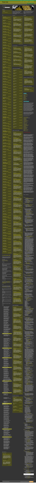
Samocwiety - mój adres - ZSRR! (6, 70)
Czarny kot (4, 157)
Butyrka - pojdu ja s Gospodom (6, 59)
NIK (13, 403)
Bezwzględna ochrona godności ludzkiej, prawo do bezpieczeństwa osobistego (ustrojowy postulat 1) (17, 235)
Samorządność (15, 325)
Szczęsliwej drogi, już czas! (6, 45)
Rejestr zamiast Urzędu (15, 383)
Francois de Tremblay (29, 339)
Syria (14, 89)
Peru (13, 97)
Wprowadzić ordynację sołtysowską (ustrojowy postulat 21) (17, 260)
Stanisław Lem (28, 254)
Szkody (14, 398)
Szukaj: (3, 7)
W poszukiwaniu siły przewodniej (17, 59)
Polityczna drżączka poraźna (16, 28)
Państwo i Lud (15, 372)
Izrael (14, 84)
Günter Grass (28, 215)
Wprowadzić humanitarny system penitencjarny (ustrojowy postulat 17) (17, 273)
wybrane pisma (25, 118)
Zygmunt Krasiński (29, 217)
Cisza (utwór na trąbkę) (5, 134)
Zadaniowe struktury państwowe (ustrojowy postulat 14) (16, 197)
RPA (13, 81)
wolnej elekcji (30, 309)
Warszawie (29, 273)
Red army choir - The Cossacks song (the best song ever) (6, 26)
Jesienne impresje (5, 222)
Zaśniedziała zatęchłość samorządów (17, 63)
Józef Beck (28, 289)
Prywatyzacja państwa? (15, 23)
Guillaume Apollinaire (29, 418)
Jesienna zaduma (5, 219)
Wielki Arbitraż (15, 337)
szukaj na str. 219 (25, 128)
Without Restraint (25, 98)
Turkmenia (14, 100)
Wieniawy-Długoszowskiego (28, 213)
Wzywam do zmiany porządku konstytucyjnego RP (16, 157)
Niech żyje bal (4, 195)
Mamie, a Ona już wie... (5, 84)
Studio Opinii (25, 97)
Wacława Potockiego (31, 308)
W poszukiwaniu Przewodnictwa (16, 48)
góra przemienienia (25, 123)
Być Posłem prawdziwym (16, 313)
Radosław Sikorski (28, 383)
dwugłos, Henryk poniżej (26, 129)
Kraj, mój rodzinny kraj (5, 87)
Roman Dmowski (28, 334)
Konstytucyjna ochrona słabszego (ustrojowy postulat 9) (17, 254)
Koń (3, 211)
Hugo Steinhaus (28, 440)
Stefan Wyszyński (28, 278)
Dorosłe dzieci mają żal (5, 51)
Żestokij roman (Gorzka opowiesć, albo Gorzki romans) (6, 163)
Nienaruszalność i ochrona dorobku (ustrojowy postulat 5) (17, 209)
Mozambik (14, 105)
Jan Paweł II (28, 323)
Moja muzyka (4, 37)
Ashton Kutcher (28, 344)
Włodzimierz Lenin (28, 380)
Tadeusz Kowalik (28, 439)
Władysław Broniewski (29, 266)
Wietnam (14, 92)
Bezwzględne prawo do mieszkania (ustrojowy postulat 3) (17, 203)
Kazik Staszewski (29, 298)
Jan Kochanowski (28, 210)
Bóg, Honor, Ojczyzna (27, 204)
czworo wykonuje (8, 281)
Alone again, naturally (5, 92)
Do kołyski (4, 190)
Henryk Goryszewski (29, 297)
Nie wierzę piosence (5, 179)
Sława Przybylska (7, 282)
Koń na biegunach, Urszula (6, 29)
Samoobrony (27, 375)
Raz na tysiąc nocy (5, 106)
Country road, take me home (6, 123)
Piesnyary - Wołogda (5, 79)
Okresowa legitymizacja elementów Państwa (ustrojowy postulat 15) (17, 179)
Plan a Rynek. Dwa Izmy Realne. (16, 389)
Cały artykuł (31, 21)
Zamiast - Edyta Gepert (5, 227)
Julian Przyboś (28, 441)
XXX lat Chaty (25, 126)
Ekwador (14, 73)
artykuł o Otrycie (25, 121)
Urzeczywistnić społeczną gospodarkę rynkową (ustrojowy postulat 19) (17, 292)
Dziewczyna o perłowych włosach (6, 143)
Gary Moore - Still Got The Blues (6, 23)
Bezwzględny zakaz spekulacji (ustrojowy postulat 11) (16, 185)
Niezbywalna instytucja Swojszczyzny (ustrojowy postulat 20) (17, 247)
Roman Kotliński (28, 360)
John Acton (28, 395)
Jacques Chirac (28, 362)
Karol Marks (28, 256)
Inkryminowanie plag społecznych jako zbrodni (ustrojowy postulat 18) (17, 191)
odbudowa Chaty (25, 124)
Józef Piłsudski (28, 347)
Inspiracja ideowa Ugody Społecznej (17, 331)
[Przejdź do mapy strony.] (31, 1)
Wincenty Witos (28, 300)
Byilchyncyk (25, 70)
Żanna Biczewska (5, 114)
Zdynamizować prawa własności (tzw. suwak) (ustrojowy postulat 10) (17, 173)
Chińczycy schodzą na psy (27, 28)
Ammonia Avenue (5, 187)
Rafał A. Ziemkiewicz (29, 472)
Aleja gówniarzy (29, 476)
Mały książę (4, 101)
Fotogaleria (32, 3)
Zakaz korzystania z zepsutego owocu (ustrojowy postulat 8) (17, 266)
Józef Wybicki (28, 263)
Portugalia (14, 108)
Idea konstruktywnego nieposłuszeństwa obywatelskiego (17, 144)
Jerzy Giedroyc (28, 313)
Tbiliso (5, 281)
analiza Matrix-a (25, 119)
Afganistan (14, 116)
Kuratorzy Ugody (15, 366)
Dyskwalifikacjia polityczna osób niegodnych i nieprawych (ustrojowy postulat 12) (17, 279)
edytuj (24, 203)
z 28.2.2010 (30, 384)
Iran (13, 124)
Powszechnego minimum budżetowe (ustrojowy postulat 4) (17, 215)
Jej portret (4, 230)
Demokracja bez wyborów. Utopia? (17, 39)
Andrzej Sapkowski (29, 275)
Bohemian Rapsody (5, 109)
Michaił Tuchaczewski (29, 282)
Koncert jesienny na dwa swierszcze (7, 238)
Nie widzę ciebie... (5, 246)
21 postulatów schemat (15, 167)
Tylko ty (4, 206)
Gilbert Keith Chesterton (29, 463)
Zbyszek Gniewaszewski (5, 171)
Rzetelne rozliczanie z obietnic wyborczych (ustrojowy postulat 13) (17, 241)
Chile (14, 76)
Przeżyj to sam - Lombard (6, 149)
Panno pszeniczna (5, 214)
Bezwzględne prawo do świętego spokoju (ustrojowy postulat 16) (17, 298)
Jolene (3, 120)
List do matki (4, 198)
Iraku (32, 363)
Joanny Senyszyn (31, 398)
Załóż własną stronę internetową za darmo (24, 481)
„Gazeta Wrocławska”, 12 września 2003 (29, 236)
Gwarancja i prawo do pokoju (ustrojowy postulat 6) (16, 222)
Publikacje (24, 95)
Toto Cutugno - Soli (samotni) (6, 76)
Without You (4, 95)
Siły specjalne (14, 343)
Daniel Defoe (28, 222)
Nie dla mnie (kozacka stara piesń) (6, 203)
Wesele (32, 198)
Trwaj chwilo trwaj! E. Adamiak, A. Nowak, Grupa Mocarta (6, 17)
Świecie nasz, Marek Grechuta (6, 128)
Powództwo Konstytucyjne (16, 360)
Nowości (28, 3)
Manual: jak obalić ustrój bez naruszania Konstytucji (16, 138)
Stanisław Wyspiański (29, 198)
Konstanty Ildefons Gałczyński (30, 200)
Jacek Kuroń (28, 226)
